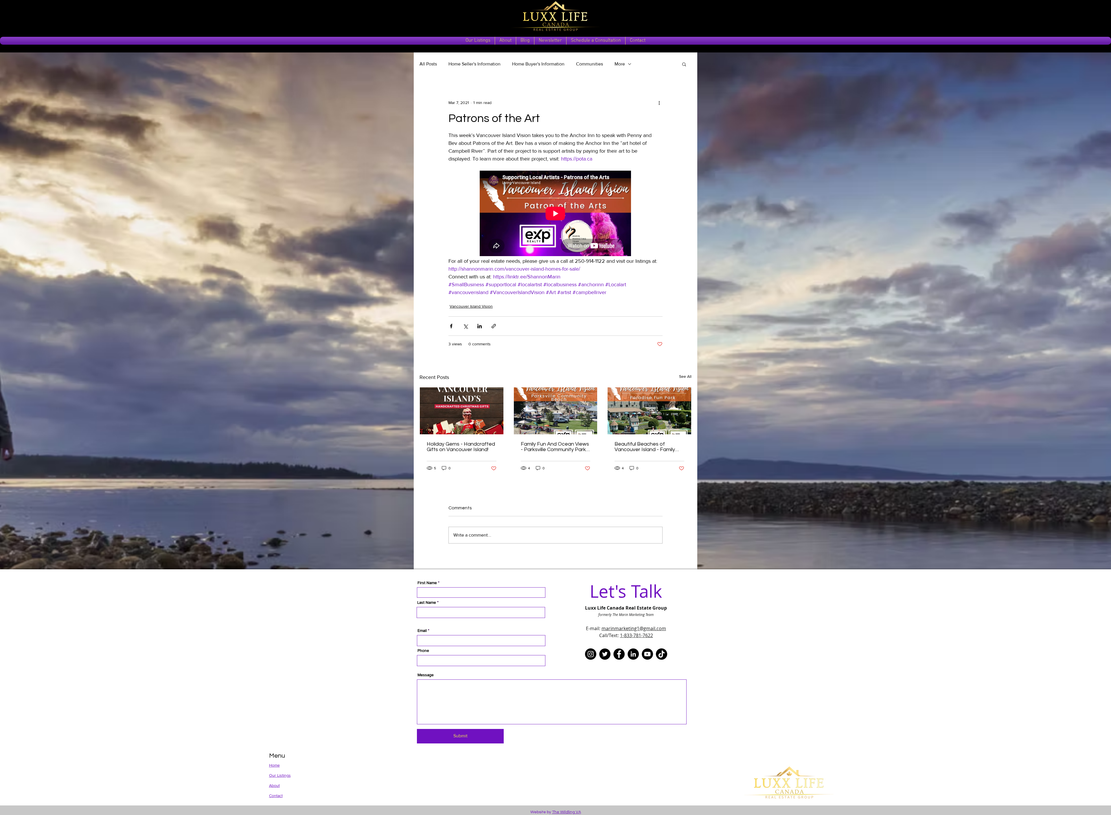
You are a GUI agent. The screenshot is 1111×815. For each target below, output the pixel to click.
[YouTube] (647, 654)
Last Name (426, 602)
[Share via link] (493, 326)
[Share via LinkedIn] (479, 326)
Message (425, 675)
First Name (427, 583)
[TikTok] (661, 654)
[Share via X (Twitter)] (465, 326)
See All (685, 376)
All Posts (428, 63)
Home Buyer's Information (538, 63)
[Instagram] (590, 654)
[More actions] (659, 102)
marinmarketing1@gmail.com (634, 628)
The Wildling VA (566, 812)
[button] (684, 64)
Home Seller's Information (474, 63)
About (274, 785)
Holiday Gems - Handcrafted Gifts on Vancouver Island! (461, 446)
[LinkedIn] (633, 654)
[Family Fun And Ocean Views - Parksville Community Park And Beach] (555, 410)
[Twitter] (604, 654)
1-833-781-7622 (636, 635)
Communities (589, 63)
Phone (423, 650)
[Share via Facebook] (451, 326)
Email (422, 630)
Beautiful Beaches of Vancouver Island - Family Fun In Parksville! (645, 446)
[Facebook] (619, 654)
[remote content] (556, 214)
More (620, 63)
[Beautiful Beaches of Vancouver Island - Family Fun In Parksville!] (649, 410)
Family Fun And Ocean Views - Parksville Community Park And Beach (555, 446)
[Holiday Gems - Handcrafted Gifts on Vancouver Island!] (461, 410)
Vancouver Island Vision (471, 306)
